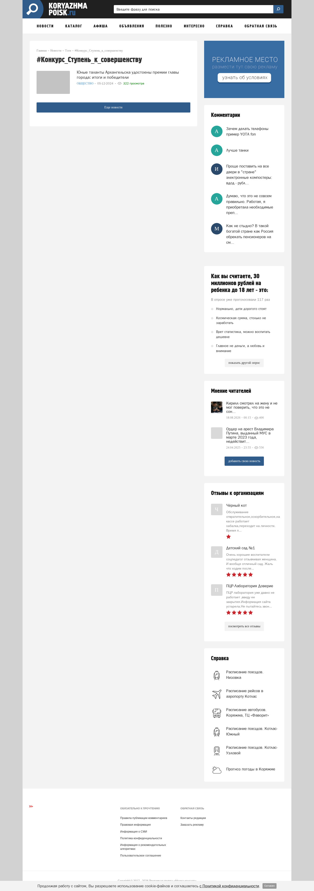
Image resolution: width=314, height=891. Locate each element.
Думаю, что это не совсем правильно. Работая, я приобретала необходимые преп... (249, 204)
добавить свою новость (244, 461)
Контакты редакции (193, 818)
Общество (85, 83)
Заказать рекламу (192, 824)
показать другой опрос (244, 362)
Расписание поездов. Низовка (244, 675)
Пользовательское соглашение (140, 855)
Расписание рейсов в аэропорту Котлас (244, 693)
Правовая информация (135, 824)
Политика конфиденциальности (141, 838)
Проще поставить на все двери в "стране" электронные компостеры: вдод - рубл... (249, 174)
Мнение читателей (231, 391)
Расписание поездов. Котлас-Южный (251, 731)
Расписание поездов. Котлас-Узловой (251, 750)
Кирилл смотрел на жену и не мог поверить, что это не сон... (251, 407)
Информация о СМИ (133, 831)
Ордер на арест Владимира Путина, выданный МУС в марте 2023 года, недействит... (250, 435)
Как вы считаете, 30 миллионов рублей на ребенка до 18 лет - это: (239, 283)
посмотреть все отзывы (244, 626)
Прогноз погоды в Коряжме (250, 769)
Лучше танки (237, 150)
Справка (220, 658)
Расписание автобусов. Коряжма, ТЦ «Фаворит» (247, 712)
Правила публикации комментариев (143, 818)
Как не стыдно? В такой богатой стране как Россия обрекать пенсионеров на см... (249, 234)
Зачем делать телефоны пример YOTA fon (247, 131)
